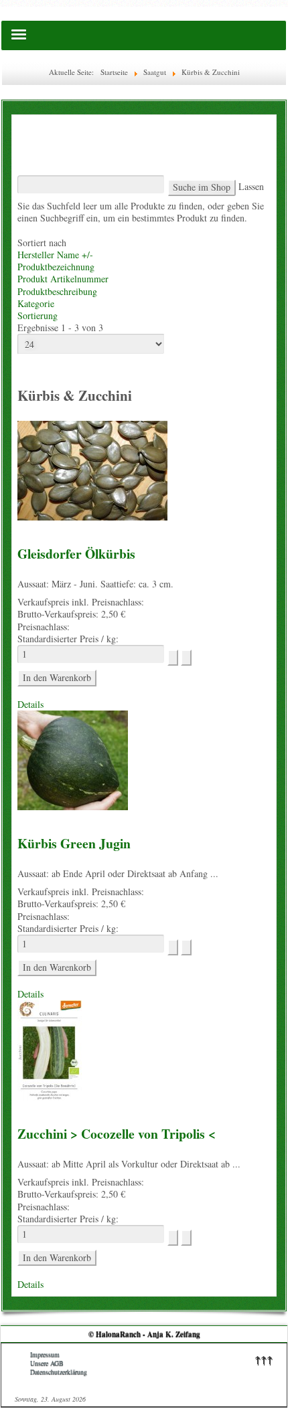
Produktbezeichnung (55, 266)
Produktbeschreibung (57, 291)
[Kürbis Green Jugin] (72, 759)
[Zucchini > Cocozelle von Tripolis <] (49, 1048)
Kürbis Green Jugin (74, 843)
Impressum (45, 1354)
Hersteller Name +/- (55, 254)
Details (30, 704)
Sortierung (37, 315)
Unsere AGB (47, 1363)
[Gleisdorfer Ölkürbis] (92, 469)
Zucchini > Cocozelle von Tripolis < (116, 1133)
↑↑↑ (264, 1359)
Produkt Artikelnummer (63, 278)
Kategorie (35, 303)
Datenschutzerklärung (58, 1372)
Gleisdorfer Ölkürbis (76, 553)
